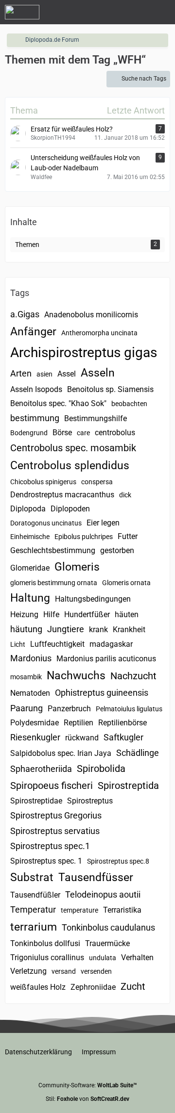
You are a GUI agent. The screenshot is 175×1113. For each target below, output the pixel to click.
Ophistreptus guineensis (101, 692)
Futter (128, 536)
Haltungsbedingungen (93, 599)
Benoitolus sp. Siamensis (110, 389)
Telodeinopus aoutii (102, 894)
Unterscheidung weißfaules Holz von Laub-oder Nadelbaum (85, 163)
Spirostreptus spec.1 (50, 846)
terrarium (33, 926)
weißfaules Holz (38, 987)
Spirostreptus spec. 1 (46, 861)
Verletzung (28, 971)
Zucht (133, 986)
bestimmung (34, 418)
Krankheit (129, 629)
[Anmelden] (138, 12)
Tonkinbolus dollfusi (45, 943)
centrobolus (115, 432)
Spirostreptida (128, 785)
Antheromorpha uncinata (99, 333)
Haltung (30, 598)
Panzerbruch (69, 708)
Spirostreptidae (36, 800)
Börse (62, 432)
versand (64, 971)
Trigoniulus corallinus (47, 957)
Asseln (98, 372)
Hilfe (51, 614)
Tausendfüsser (95, 877)
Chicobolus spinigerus (43, 482)
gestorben (117, 550)
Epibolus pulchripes (83, 536)
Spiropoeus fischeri (51, 785)
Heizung (24, 614)
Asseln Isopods (36, 389)
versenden (96, 971)
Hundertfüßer (87, 614)
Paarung (26, 708)
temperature (79, 910)
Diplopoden (70, 508)
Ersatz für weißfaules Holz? (72, 129)
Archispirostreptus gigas (83, 352)
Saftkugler (123, 737)
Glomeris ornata (126, 583)
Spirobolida (101, 768)
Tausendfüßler (35, 895)
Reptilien (78, 722)
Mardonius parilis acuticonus (106, 658)
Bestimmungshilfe (95, 418)
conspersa (97, 482)
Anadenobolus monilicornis (91, 314)
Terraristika (122, 910)
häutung (26, 629)
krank (98, 629)
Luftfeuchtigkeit (57, 644)
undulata (102, 958)
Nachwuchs (76, 675)
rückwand (82, 737)
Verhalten (137, 957)
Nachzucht (133, 676)
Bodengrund (29, 433)
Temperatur (33, 909)
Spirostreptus (90, 800)
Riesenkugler (35, 737)
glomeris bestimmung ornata (53, 583)
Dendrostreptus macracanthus (62, 494)
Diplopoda (28, 508)
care (83, 433)
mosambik (26, 677)
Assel (66, 373)
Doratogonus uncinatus (46, 523)
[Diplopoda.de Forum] (22, 12)
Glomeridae (30, 568)
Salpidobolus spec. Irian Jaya (60, 753)
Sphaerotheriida (41, 769)
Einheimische (30, 536)
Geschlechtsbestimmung (52, 550)
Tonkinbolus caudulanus (108, 927)
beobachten (129, 404)
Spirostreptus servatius (55, 831)
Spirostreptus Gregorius (56, 815)
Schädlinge (137, 753)
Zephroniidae (93, 987)
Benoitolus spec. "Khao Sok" (58, 403)
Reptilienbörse (122, 722)
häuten (127, 614)
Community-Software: (87, 1085)
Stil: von (87, 1099)
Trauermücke (107, 943)
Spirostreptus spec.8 (118, 861)
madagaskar (111, 644)
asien (44, 374)
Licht (17, 644)
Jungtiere (65, 629)
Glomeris (77, 566)
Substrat (31, 877)
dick (125, 495)
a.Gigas (24, 314)
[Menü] (162, 12)
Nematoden (30, 693)
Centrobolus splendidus (69, 465)
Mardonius (31, 658)
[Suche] (113, 12)
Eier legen (103, 522)
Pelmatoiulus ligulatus (129, 709)
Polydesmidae (34, 722)
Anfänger (33, 331)
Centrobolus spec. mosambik (73, 448)
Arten (21, 373)
